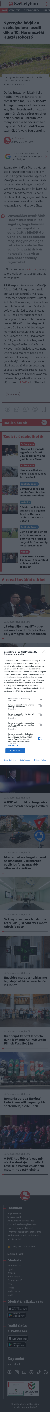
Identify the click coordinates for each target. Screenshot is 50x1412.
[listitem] (25, 699)
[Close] (44, 652)
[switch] (40, 705)
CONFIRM (15, 751)
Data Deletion (10, 760)
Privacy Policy (40, 760)
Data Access (25, 760)
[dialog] (25, 706)
